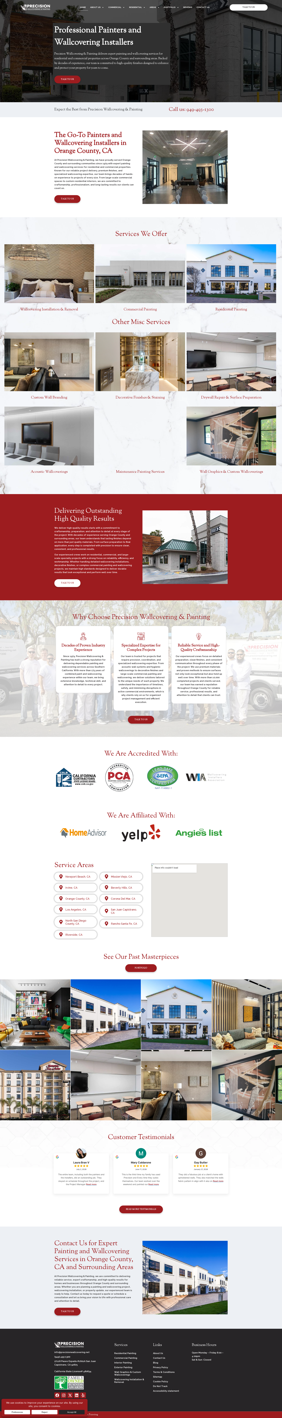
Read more (91, 1184)
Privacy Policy (160, 1367)
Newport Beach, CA (77, 876)
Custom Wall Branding (49, 397)
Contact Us (203, 7)
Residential (135, 7)
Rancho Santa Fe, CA (124, 923)
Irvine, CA (71, 887)
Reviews (187, 7)
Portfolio (170, 7)
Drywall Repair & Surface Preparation (231, 397)
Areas (153, 7)
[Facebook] (57, 1395)
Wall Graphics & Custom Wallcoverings (231, 472)
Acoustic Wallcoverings (49, 472)
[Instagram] (64, 1395)
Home (83, 7)
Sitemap (157, 1377)
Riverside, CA (73, 934)
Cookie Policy (160, 1381)
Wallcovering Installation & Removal (49, 309)
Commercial (114, 7)
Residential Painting (231, 309)
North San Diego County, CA (75, 922)
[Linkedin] (76, 1395)
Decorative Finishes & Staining (140, 397)
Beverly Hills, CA (121, 887)
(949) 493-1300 (62, 1357)
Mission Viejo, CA (121, 876)
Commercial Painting (140, 309)
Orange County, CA (77, 898)
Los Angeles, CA (75, 909)
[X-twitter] (70, 1395)
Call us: (191, 109)
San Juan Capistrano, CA (124, 911)
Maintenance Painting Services (140, 472)
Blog (155, 1362)
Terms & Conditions (164, 1372)
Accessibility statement (166, 1391)
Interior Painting (123, 1362)
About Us (95, 7)
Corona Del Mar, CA (123, 898)
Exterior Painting (123, 1367)
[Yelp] (83, 1395)
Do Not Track (160, 1386)
